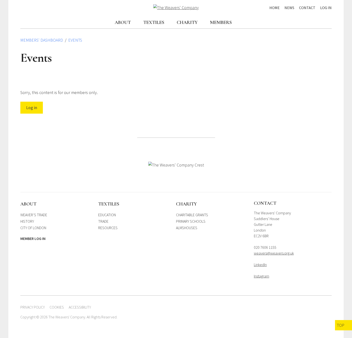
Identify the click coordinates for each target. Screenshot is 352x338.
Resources (108, 227)
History (27, 221)
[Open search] (329, 23)
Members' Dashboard (41, 40)
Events (75, 40)
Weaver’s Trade (33, 214)
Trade (103, 221)
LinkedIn (260, 264)
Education (107, 214)
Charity (187, 22)
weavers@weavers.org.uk (274, 253)
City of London (33, 227)
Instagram (261, 276)
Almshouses (186, 227)
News (289, 7)
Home (274, 7)
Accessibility (80, 307)
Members (221, 22)
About (123, 22)
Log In (326, 7)
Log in (31, 107)
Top (340, 325)
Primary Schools (190, 221)
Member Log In (32, 238)
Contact (307, 7)
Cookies (57, 307)
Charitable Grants (192, 214)
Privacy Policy (32, 307)
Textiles (153, 22)
